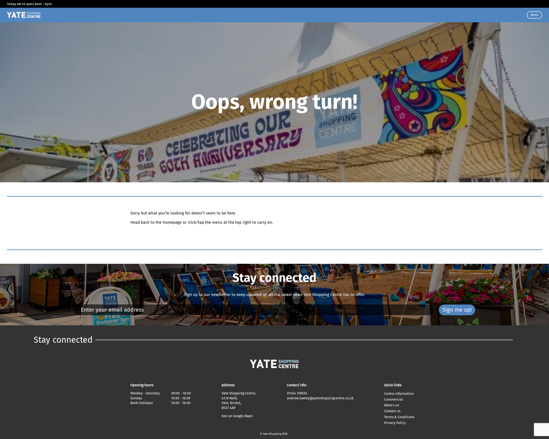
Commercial (393, 399)
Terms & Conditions (399, 417)
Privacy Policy (395, 423)
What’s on (391, 405)
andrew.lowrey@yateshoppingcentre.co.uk (320, 398)
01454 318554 (297, 393)
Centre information (399, 394)
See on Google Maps (237, 416)
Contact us (392, 411)
